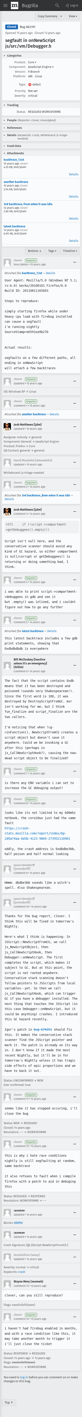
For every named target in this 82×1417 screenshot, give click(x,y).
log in (24, 1377)
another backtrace (16, 182)
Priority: (20, 91)
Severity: (20, 95)
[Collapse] (74, 262)
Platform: (19, 76)
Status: (21, 111)
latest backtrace (14, 226)
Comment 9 (21, 873)
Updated (19, 383)
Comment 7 (20, 773)
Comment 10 (21, 906)
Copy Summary (47, 16)
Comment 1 (20, 405)
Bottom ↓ (35, 251)
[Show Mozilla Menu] (14, 5)
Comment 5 (21, 622)
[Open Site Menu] (5, 5)
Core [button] (32, 62)
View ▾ (73, 16)
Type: (22, 84)
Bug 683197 (27, 27)
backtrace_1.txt (14, 159)
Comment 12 (21, 1146)
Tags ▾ (52, 251)
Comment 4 (21, 582)
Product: (20, 62)
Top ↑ (9, 1402)
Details (73, 174)
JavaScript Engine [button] (41, 67)
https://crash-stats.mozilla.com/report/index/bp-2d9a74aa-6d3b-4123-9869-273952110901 (37, 833)
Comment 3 (21, 513)
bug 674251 (43, 1029)
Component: (17, 67)
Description (21, 264)
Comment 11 (21, 1099)
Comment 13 (21, 1286)
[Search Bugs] (57, 5)
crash (21, 1272)
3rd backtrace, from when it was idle (28, 204)
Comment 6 (21, 671)
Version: (20, 71)
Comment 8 (21, 803)
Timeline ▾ (70, 251)
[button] (71, 5)
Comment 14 (21, 1319)
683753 (18, 1222)
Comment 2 (21, 486)
